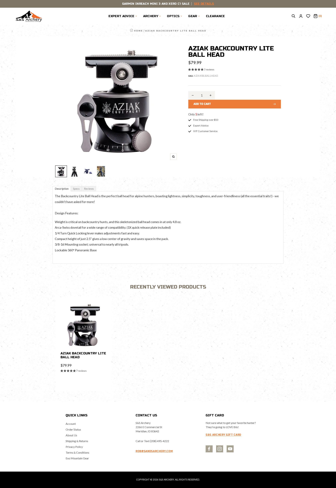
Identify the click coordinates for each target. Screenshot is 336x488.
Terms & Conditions (77, 452)
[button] (196, 69)
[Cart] (315, 16)
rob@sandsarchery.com (154, 451)
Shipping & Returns (77, 441)
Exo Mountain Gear (77, 458)
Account (71, 423)
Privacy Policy (74, 446)
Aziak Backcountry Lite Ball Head (83, 355)
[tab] (61, 188)
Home (138, 31)
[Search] (293, 16)
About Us (71, 435)
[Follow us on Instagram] (219, 448)
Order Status (73, 429)
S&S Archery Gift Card (223, 434)
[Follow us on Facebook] (209, 448)
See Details (204, 3)
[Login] (301, 16)
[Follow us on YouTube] (230, 448)
